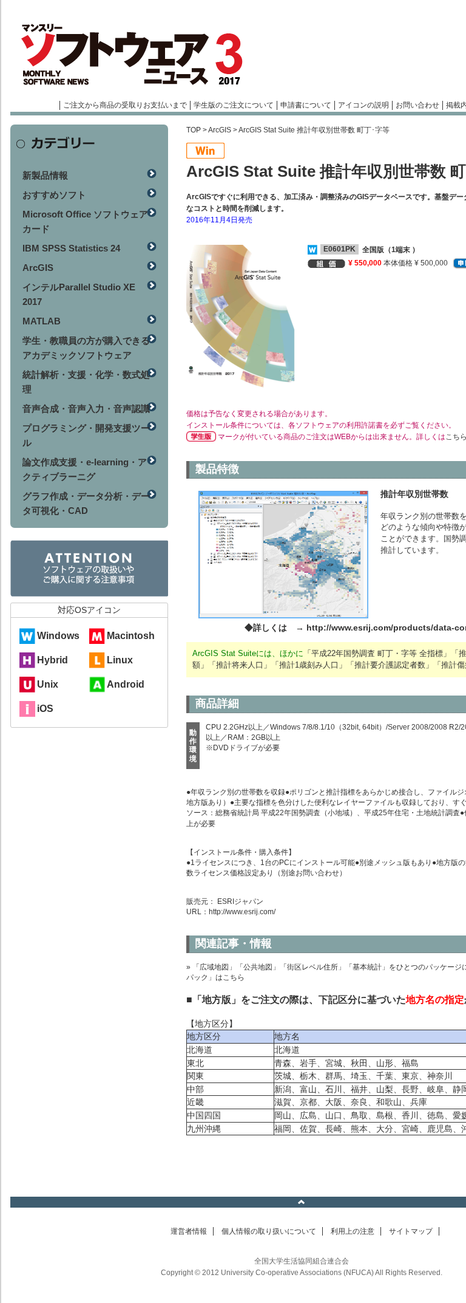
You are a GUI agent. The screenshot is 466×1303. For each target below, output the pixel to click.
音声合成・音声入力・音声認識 (86, 408)
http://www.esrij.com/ (242, 912)
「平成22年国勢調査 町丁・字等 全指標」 (377, 653)
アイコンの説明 (363, 105)
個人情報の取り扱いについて (268, 1231)
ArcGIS (219, 130)
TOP (193, 130)
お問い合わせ (417, 105)
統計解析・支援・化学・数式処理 (86, 381)
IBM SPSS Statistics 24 (71, 248)
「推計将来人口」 (239, 664)
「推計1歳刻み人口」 (308, 664)
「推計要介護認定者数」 (389, 664)
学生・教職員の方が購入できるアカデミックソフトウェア (86, 347)
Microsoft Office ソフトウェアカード (85, 221)
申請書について (305, 105)
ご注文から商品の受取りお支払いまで (125, 105)
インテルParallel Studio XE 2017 (78, 294)
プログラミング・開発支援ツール (86, 435)
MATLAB (41, 321)
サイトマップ (411, 1231)
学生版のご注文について (234, 105)
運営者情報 (189, 1231)
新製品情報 (45, 175)
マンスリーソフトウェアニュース (139, 55)
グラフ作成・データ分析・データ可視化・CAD (86, 503)
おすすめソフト (54, 195)
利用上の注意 (352, 1231)
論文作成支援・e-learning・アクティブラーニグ (84, 469)
